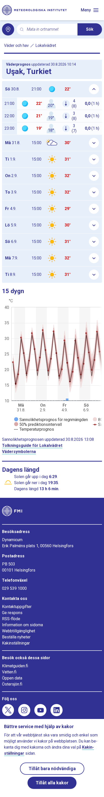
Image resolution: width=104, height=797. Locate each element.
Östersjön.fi (12, 684)
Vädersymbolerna (19, 451)
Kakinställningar (16, 643)
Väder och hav (16, 45)
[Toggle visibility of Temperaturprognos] (34, 429)
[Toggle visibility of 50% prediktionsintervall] (38, 424)
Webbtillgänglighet (18, 631)
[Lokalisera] (8, 29)
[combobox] (50, 29)
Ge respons (12, 612)
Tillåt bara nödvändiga (52, 768)
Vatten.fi (9, 672)
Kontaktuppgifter (17, 606)
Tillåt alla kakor (52, 782)
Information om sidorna (22, 624)
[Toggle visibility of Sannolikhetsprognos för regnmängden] (51, 419)
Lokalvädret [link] (45, 45)
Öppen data (12, 678)
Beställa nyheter (16, 637)
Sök (89, 29)
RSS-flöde (11, 618)
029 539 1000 (14, 588)
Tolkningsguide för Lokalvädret (32, 445)
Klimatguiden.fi (15, 665)
